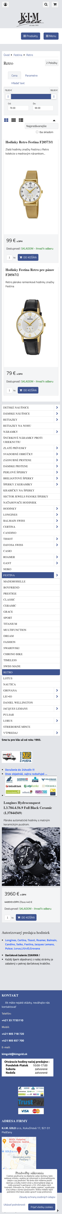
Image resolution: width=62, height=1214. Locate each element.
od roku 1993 (34, 25)
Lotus (7, 678)
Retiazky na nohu (17, 425)
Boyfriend (11, 587)
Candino (9, 532)
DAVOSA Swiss (13, 545)
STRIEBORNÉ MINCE (16, 726)
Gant (7, 563)
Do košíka (29, 257)
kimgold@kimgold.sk (14, 1054)
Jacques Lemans (15, 708)
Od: (9, 103)
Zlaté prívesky (15, 448)
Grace (8, 611)
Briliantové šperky (18, 478)
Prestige (10, 593)
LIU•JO (7, 696)
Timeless (10, 660)
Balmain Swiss (14, 520)
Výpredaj (10, 733)
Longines (10, 514)
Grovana (10, 690)
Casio (7, 551)
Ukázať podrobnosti (14, 1204)
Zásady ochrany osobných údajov (37, 1197)
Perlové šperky (15, 472)
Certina (9, 526)
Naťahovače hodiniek (20, 502)
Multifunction (14, 630)
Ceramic (9, 605)
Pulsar (8, 714)
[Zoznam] (13, 121)
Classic (9, 599)
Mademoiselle (14, 581)
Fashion (9, 642)
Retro (8, 672)
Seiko (7, 569)
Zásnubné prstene (17, 460)
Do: (34, 103)
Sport (7, 617)
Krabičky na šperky (18, 490)
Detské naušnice (16, 407)
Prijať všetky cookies (42, 1207)
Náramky (10, 431)
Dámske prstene (15, 466)
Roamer (9, 557)
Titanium (10, 624)
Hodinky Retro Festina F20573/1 (29, 141)
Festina (9, 575)
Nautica (9, 684)
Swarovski (11, 648)
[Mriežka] (6, 121)
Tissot (8, 539)
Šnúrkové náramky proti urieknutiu (22, 440)
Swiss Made (11, 666)
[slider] (8, 96)
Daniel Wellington (18, 702)
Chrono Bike (13, 654)
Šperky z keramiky (17, 484)
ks (14, 257)
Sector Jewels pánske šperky (25, 496)
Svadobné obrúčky (18, 454)
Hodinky (10, 508)
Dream (8, 636)
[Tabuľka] (21, 121)
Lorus (7, 720)
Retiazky (10, 419)
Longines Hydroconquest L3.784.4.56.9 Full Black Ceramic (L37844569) (28, 807)
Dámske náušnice (16, 413)
